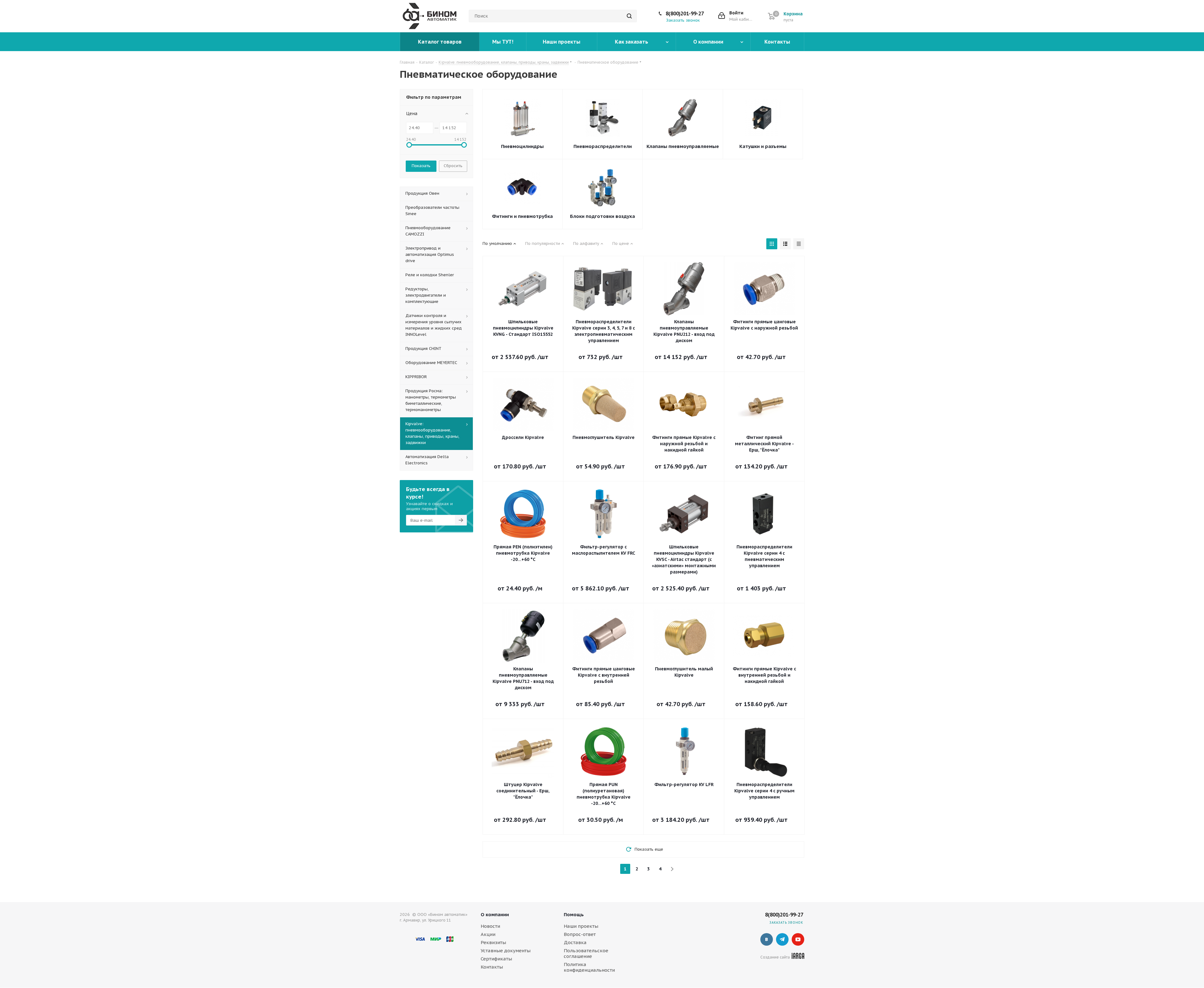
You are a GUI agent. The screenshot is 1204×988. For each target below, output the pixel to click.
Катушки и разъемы (762, 146)
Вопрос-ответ (580, 934)
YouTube (798, 939)
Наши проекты (581, 926)
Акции (488, 934)
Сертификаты (496, 959)
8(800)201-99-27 (685, 13)
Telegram (782, 939)
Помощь (574, 914)
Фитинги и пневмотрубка (522, 216)
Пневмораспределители (602, 146)
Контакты (492, 967)
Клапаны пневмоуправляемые (683, 146)
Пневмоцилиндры (522, 146)
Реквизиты (493, 942)
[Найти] (629, 16)
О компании (495, 914)
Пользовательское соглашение (586, 953)
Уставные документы (506, 951)
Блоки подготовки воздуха (602, 216)
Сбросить (453, 165)
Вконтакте (766, 939)
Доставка (575, 942)
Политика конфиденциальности (589, 967)
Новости (490, 926)
